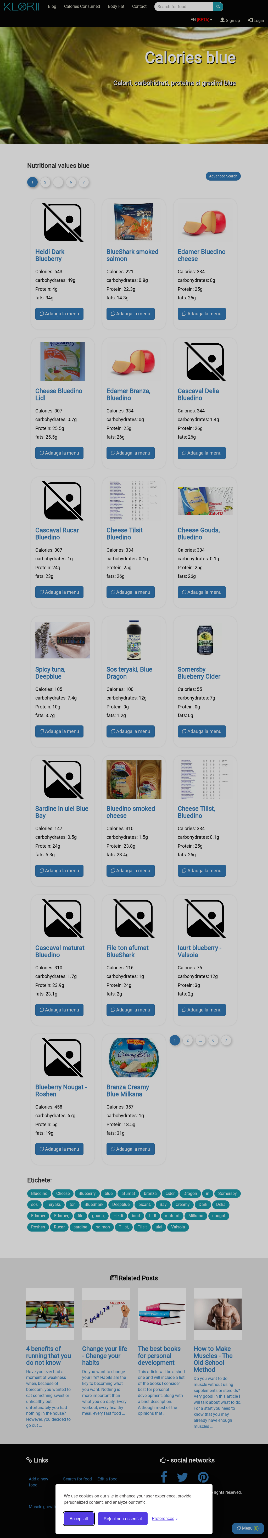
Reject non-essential (123, 1518)
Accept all (79, 1518)
